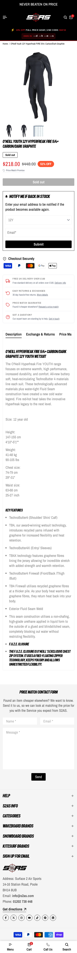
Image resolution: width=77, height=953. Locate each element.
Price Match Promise (15, 170)
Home (5, 43)
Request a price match (48, 306)
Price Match (67, 334)
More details (42, 294)
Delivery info (60, 282)
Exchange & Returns (40, 334)
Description (14, 334)
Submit (39, 244)
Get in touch (54, 318)
